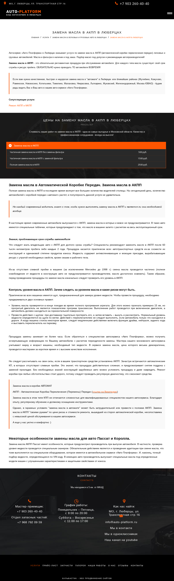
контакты (137, 566)
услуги (35, 566)
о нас (112, 566)
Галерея (80, 566)
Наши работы (97, 566)
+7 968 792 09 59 (29, 520)
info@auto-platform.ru (121, 522)
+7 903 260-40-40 (134, 4)
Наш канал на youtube (121, 540)
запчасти (66, 566)
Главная (35, 37)
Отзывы (123, 566)
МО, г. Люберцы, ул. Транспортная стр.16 (37, 3)
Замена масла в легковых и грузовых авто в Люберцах (79, 37)
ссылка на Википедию (105, 391)
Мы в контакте (121, 528)
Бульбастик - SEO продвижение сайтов (87, 578)
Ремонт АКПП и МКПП (20, 105)
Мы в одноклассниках (121, 534)
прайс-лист (50, 566)
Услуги (45, 37)
